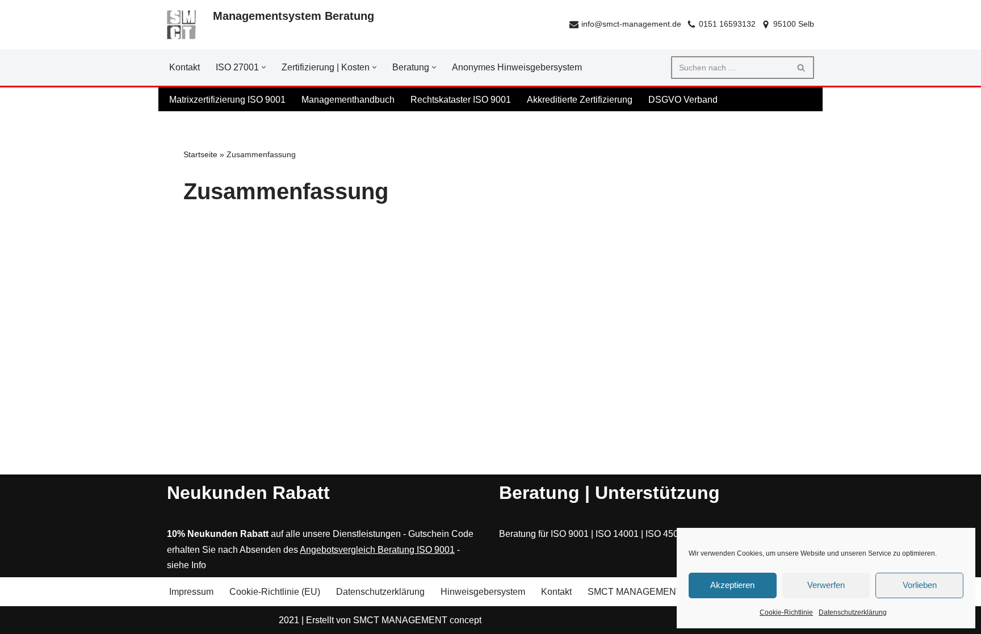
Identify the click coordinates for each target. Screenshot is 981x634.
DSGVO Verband (683, 99)
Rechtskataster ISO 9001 (460, 99)
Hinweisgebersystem (483, 592)
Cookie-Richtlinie (786, 612)
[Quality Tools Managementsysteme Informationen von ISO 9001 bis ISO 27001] (181, 24)
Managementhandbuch (348, 99)
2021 (289, 619)
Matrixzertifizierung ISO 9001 (227, 99)
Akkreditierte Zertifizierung (579, 99)
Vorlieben (920, 585)
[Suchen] (801, 67)
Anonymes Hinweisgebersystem (517, 67)
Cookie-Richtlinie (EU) (274, 592)
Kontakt (184, 67)
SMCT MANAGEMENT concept (417, 619)
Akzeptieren (732, 585)
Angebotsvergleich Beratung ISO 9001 (377, 549)
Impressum (191, 592)
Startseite (200, 154)
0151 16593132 (727, 24)
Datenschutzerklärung (853, 612)
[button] (264, 67)
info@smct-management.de (631, 24)
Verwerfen (826, 585)
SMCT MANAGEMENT (635, 592)
